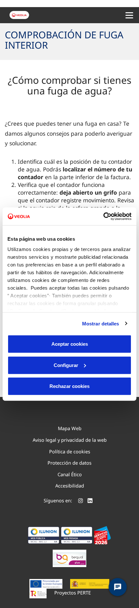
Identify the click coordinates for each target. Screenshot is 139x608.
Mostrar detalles (100, 323)
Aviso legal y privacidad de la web (70, 440)
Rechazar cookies (69, 386)
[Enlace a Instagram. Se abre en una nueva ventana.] (80, 501)
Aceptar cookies (69, 344)
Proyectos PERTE (72, 592)
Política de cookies (69, 451)
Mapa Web (69, 428)
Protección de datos (69, 462)
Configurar (66, 365)
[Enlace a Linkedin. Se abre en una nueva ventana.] (90, 501)
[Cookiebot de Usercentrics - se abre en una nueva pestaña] (103, 216)
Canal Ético (70, 474)
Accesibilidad (69, 485)
